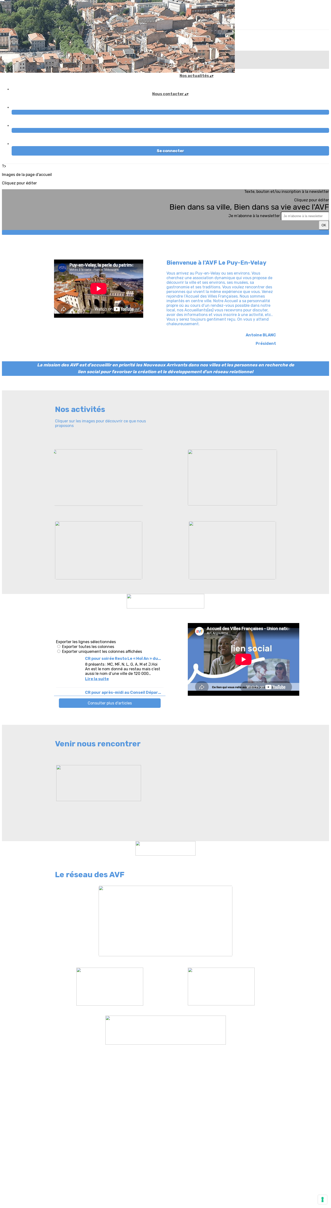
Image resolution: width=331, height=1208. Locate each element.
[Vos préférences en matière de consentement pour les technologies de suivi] (322, 1199)
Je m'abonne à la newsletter (255, 215)
